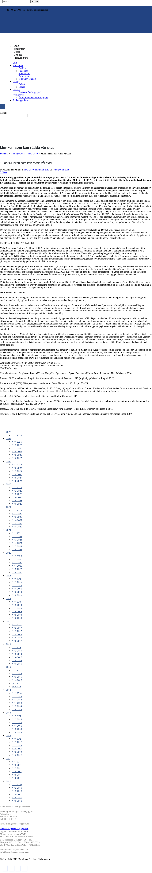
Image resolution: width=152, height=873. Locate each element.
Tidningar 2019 (18, 153)
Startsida (4, 153)
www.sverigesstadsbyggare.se (14, 828)
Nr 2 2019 (33, 153)
